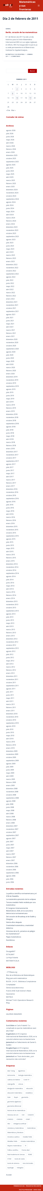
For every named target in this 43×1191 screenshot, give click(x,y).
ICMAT (28, 1119)
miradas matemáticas (28, 1141)
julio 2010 (9, 729)
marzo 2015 (10, 554)
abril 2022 (10, 289)
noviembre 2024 (12, 193)
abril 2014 (10, 589)
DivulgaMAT (10, 951)
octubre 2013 (11, 608)
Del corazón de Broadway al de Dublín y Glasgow (21, 917)
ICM (23, 1115)
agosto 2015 (10, 539)
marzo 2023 (10, 255)
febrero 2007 (11, 857)
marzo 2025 (10, 180)
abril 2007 (10, 851)
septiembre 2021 (12, 311)
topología (10, 1168)
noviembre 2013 (12, 604)
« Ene (8, 110)
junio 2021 (10, 321)
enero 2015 (10, 561)
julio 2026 (9, 133)
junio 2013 (10, 620)
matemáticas (31, 1128)
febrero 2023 (11, 258)
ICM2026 (19, 1119)
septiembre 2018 (12, 423)
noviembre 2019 (12, 380)
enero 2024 (10, 224)
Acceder (9, 1175)
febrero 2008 (11, 820)
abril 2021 (10, 327)
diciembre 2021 (11, 302)
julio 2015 (9, 542)
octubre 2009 (11, 757)
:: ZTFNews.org (11, 972)
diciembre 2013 (11, 601)
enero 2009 (10, 785)
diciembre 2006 (11, 863)
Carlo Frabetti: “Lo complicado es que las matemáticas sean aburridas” (21, 1028)
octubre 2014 (11, 570)
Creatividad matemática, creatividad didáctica (20, 926)
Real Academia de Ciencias (16, 1154)
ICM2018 (31, 1115)
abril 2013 (10, 626)
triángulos (20, 1168)
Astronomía (11, 1075)
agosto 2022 (10, 277)
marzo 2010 (10, 742)
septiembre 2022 (12, 274)
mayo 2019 (10, 399)
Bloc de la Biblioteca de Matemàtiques (20, 975)
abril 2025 (10, 177)
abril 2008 (10, 813)
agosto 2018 (10, 427)
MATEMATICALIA (12, 961)
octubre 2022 (11, 271)
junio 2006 (10, 882)
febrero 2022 (11, 296)
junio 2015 (10, 545)
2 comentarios (15, 56)
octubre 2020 (11, 346)
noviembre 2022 (12, 268)
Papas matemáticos (13, 937)
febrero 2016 (11, 520)
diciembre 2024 (11, 190)
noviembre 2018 (12, 417)
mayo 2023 (10, 249)
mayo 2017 (10, 473)
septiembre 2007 (12, 835)
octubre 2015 (11, 533)
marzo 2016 (10, 517)
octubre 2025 (11, 158)
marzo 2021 (10, 330)
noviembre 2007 (12, 829)
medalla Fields (27, 1137)
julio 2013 (9, 617)
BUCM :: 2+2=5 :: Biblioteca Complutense (21, 981)
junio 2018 (10, 433)
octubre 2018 (11, 420)
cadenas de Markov (13, 1080)
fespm (16, 1097)
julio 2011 (9, 692)
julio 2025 (9, 168)
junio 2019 (10, 395)
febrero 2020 (11, 370)
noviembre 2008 (12, 792)
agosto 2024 (10, 202)
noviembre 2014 (12, 567)
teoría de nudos (20, 1159)
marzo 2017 (10, 480)
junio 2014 (10, 583)
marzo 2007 (10, 854)
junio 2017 (10, 470)
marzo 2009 (10, 779)
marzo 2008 (10, 817)
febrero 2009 (11, 782)
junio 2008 (10, 807)
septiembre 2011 (12, 686)
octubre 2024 (11, 196)
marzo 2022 (10, 292)
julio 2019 (9, 392)
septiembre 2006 (12, 873)
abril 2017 (10, 476)
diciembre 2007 (11, 826)
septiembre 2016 (12, 498)
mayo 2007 (10, 848)
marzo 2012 (10, 667)
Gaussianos (10, 994)
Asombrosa (10, 940)
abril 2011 (10, 701)
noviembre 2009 (12, 754)
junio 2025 (10, 171)
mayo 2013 (10, 623)
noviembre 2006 (12, 866)
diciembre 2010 (11, 714)
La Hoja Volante (12, 957)
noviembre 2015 (12, 530)
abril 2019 (10, 402)
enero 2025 (10, 186)
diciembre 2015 (11, 526)
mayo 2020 (10, 361)
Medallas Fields (12, 1141)
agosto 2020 (10, 352)
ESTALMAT (10, 954)
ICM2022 (10, 1119)
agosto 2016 (10, 501)
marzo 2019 (10, 405)
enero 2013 (10, 636)
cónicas (20, 1084)
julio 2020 (9, 355)
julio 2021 (9, 317)
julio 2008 (9, 804)
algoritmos (21, 1071)
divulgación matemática (15, 1088)
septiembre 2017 (12, 461)
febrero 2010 (11, 745)
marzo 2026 (10, 146)
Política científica (12, 1150)
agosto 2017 (10, 464)
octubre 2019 (11, 383)
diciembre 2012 (11, 639)
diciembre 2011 (11, 676)
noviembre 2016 (12, 492)
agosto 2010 (10, 726)
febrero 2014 (11, 595)
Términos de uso (19, 1186)
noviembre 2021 (12, 305)
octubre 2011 (11, 682)
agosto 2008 (10, 801)
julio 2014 (9, 579)
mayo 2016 (10, 511)
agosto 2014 (10, 576)
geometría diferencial (14, 1106)
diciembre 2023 (11, 227)
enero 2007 (10, 860)
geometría (25, 1097)
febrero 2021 (11, 333)
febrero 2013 (11, 633)
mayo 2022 (10, 286)
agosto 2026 (10, 130)
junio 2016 (10, 508)
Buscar (32, 71)
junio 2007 (10, 845)
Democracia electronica (15, 988)
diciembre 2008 (11, 788)
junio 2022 (10, 283)
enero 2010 (10, 748)
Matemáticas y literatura (15, 1132)
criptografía (11, 1084)
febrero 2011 (11, 707)
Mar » (13, 110)
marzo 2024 (10, 218)
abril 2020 (10, 364)
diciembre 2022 (11, 264)
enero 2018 (10, 448)
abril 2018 (10, 439)
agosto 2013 (10, 614)
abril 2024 (10, 215)
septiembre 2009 (12, 760)
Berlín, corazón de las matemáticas (21, 32)
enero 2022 (10, 299)
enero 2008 (10, 823)
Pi (25, 1146)
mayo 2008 (10, 810)
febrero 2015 (11, 558)
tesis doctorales (28, 1163)
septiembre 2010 (12, 723)
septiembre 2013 (12, 611)
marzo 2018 (10, 442)
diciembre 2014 (11, 564)
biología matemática (25, 1075)
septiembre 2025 (12, 162)
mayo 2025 (10, 174)
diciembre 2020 (11, 339)
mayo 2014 (10, 586)
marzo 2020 (10, 367)
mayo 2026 (10, 140)
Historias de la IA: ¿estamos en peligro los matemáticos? (20, 932)
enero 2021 (10, 336)
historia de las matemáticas (16, 1110)
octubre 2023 (11, 233)
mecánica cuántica (13, 1137)
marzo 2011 (10, 704)
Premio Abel (26, 1150)
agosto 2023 (10, 239)
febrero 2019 (11, 408)
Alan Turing (11, 1071)
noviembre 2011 (12, 679)
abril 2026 (10, 143)
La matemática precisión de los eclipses (21, 899)
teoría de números (13, 1163)
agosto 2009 (10, 764)
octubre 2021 (11, 308)
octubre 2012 (11, 645)
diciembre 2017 (11, 452)
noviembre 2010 (12, 717)
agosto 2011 (10, 689)
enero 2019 (10, 411)
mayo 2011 (10, 698)
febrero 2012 (11, 670)
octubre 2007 (11, 832)
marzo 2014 (10, 592)
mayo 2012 (10, 661)
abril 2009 (10, 776)
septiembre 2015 (12, 536)
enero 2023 (10, 261)
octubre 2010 (11, 720)
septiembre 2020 (12, 349)
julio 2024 (9, 205)
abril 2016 (10, 514)
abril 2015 (10, 551)
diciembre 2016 (11, 489)
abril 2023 (10, 252)
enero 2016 (10, 523)
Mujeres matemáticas (14, 1146)
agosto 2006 (10, 876)
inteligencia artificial (20, 1124)
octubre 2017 (11, 458)
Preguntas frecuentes (33, 1186)
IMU (8, 1124)
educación (29, 1088)
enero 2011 (10, 711)
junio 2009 (10, 770)
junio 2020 (10, 358)
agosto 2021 (10, 314)
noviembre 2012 (12, 642)
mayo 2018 (10, 436)
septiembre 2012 (12, 648)
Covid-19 (26, 1080)
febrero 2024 (11, 221)
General (8, 29)
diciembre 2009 (11, 751)
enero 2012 (10, 673)
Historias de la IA (12, 1115)
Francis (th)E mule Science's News (18, 991)
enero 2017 (10, 486)
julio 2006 (9, 879)
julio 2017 (9, 467)
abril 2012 (10, 664)
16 (17, 98)
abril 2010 (10, 739)
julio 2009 (9, 767)
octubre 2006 (11, 870)
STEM (9, 1159)
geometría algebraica (14, 1102)
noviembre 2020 (12, 342)
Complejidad (10, 984)
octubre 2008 (11, 795)
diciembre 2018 (11, 414)
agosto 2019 (10, 389)
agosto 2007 (10, 838)
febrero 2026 (11, 149)
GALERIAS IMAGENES (14, 1014)
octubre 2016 (11, 495)
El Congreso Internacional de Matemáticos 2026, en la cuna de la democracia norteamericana (19, 911)
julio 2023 (9, 243)
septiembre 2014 (12, 573)
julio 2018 (9, 430)
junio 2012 (10, 657)
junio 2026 (10, 137)
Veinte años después (14, 922)
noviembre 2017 (12, 455)
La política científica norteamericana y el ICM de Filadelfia (21, 894)
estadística (29, 1093)
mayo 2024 (10, 211)
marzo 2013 (10, 629)
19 (30, 98)
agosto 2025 (10, 165)
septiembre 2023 (12, 236)
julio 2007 (9, 841)
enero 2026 (10, 152)
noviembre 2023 (12, 230)
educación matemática (14, 1093)
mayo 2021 (10, 324)
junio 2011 (10, 695)
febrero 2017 (11, 483)
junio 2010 (10, 732)
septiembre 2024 (12, 199)
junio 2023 (10, 246)
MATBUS (9, 997)
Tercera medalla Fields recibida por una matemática (21, 903)
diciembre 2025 (11, 155)
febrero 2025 (11, 183)
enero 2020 (10, 374)
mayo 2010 (10, 735)
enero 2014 (10, 598)
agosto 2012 (10, 651)
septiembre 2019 (12, 386)
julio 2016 (9, 505)
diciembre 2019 (11, 377)
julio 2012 (9, 654)
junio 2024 (10, 208)
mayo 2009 (10, 773)
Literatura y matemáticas (15, 1128)
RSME (30, 1154)
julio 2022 (9, 280)
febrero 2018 (11, 445)
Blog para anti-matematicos (16, 978)
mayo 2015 (10, 548)
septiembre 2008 (12, 798)
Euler (9, 1097)
